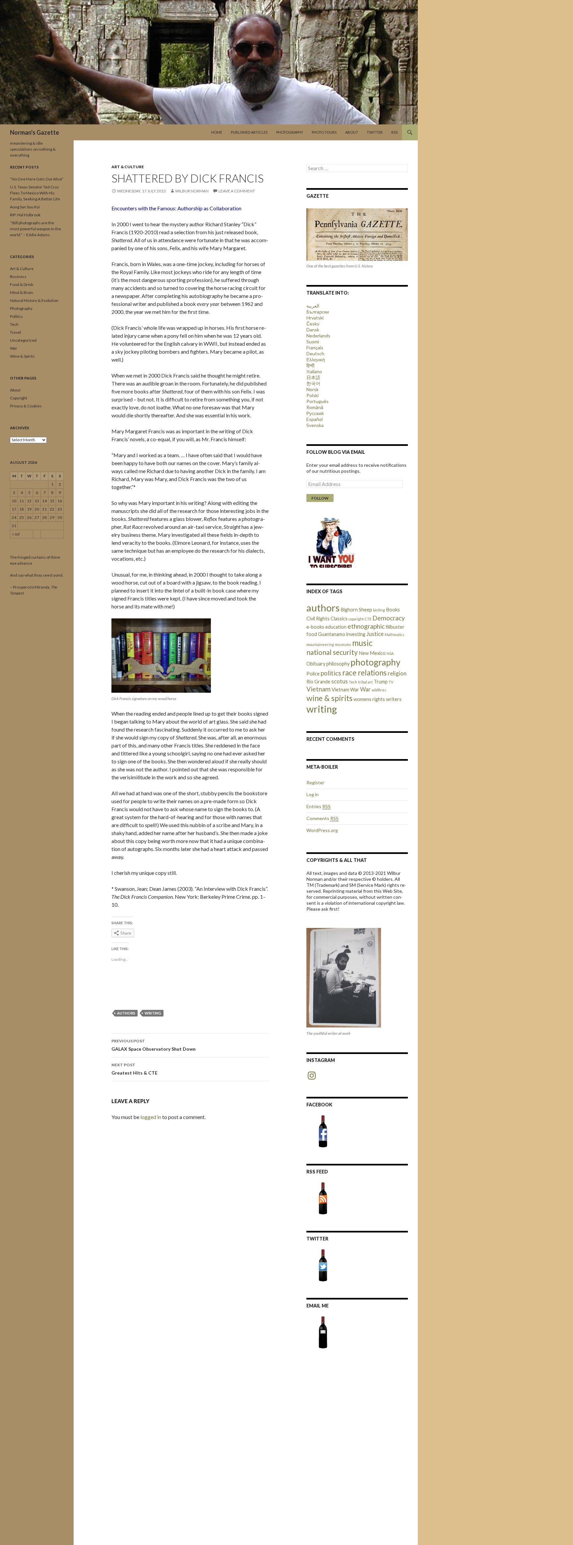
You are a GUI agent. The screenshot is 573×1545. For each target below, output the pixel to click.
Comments (322, 818)
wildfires (379, 690)
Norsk (312, 389)
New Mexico (372, 653)
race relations (364, 672)
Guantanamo (331, 634)
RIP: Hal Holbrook (25, 214)
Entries (318, 806)
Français (314, 347)
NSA (390, 653)
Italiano (314, 371)
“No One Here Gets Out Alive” (36, 178)
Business (18, 276)
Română (314, 407)
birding (379, 610)
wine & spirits (329, 698)
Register (315, 782)
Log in (312, 794)
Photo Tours (324, 132)
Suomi (312, 341)
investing (355, 634)
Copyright (18, 397)
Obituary (315, 664)
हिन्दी (310, 365)
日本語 (313, 377)
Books (393, 609)
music (362, 643)
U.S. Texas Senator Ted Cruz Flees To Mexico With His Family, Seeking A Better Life (35, 192)
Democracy (388, 618)
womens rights (369, 699)
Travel (15, 332)
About (351, 132)
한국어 (313, 383)
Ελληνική (315, 359)
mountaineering (320, 644)
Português (317, 401)
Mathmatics (394, 634)
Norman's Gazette (34, 132)
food (311, 634)
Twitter (375, 132)
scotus (339, 681)
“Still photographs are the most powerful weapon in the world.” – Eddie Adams (35, 228)
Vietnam (318, 689)
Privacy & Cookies (26, 405)
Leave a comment (237, 190)
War (365, 689)
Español (314, 419)
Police (313, 673)
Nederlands (318, 335)
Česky (312, 323)
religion (397, 673)
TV (391, 682)
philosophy (338, 664)
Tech (353, 682)
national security (332, 652)
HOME (216, 132)
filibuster (395, 627)
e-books (315, 627)
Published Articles (249, 132)
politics (331, 673)
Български (317, 312)
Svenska (315, 425)
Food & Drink (21, 284)
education (336, 627)
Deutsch (315, 353)
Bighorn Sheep (356, 609)
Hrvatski (315, 317)
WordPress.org (322, 830)
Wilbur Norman (192, 190)
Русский (315, 413)
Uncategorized (23, 340)
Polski (312, 395)
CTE (368, 619)
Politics (16, 316)
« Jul (16, 533)
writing (153, 1013)
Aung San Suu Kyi (25, 206)
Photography (289, 132)
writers (394, 699)
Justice (375, 633)
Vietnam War (345, 689)
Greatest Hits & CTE (134, 1069)
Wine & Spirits (22, 356)
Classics (339, 618)
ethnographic (366, 626)
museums (343, 644)
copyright (356, 619)
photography (375, 662)
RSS (394, 132)
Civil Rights (318, 618)
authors (126, 1013)
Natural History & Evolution (34, 300)
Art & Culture (127, 166)
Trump (381, 681)
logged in (150, 1117)
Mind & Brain (21, 292)
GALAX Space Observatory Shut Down (153, 1045)
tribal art (365, 682)
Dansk (312, 329)
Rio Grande (318, 681)
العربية (312, 306)
